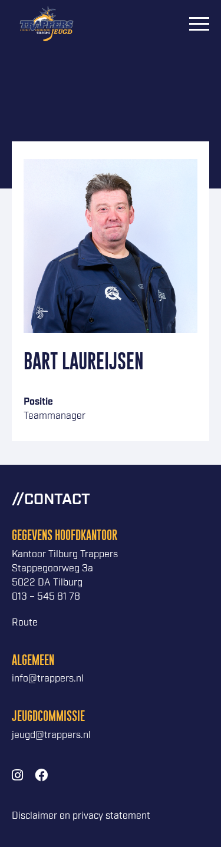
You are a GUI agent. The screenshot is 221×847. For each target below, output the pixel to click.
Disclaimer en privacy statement (81, 816)
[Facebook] (41, 776)
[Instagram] (17, 776)
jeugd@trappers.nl (51, 735)
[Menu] (199, 23)
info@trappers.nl (48, 679)
